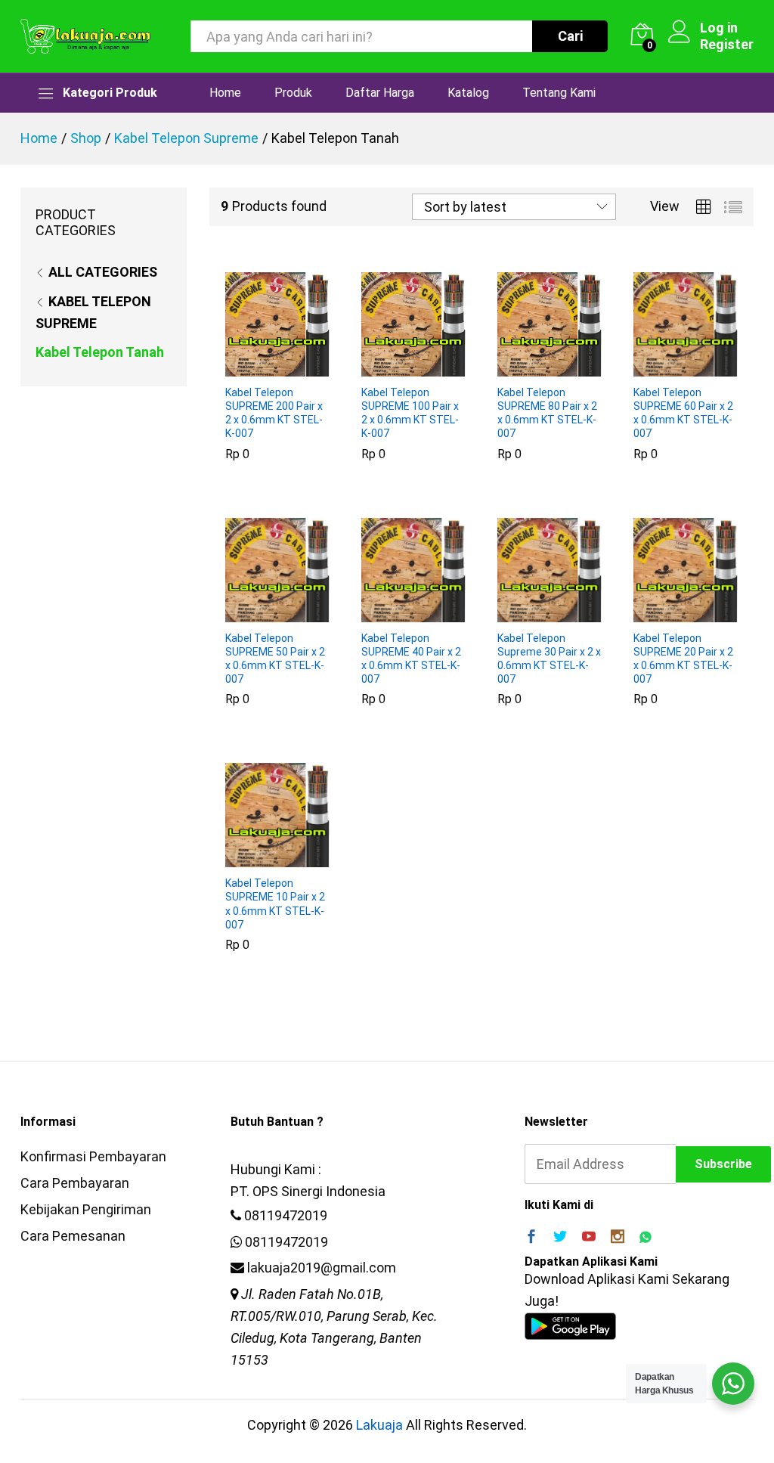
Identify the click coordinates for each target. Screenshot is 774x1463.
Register (727, 44)
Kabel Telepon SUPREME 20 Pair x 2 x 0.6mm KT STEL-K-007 (683, 659)
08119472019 (285, 1215)
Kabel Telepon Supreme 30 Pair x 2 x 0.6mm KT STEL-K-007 (549, 659)
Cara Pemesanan (72, 1236)
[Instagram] (617, 1238)
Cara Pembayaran (74, 1183)
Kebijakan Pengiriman (85, 1209)
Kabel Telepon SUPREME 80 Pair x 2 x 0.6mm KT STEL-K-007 (547, 413)
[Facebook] (531, 1238)
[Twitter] (560, 1238)
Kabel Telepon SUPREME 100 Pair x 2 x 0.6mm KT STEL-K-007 (410, 413)
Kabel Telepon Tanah (100, 352)
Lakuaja (379, 1425)
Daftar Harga (379, 93)
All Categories (102, 272)
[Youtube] (588, 1238)
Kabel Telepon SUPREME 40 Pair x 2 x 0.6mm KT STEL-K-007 (411, 659)
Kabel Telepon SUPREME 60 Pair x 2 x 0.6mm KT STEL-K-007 (683, 413)
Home (225, 93)
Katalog (468, 93)
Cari (570, 36)
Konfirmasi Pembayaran (93, 1156)
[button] (260, 367)
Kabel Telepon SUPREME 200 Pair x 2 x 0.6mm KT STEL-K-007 (274, 413)
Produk (293, 93)
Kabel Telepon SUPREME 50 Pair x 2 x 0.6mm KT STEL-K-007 (275, 659)
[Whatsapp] (645, 1238)
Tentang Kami (559, 93)
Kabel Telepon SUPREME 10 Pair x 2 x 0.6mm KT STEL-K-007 (275, 904)
